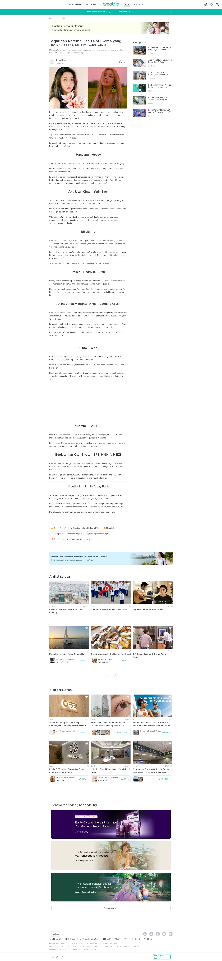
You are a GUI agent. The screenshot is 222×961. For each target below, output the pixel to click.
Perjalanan (53, 18)
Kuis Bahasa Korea (159, 956)
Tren (63, 18)
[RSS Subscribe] (62, 956)
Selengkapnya (110, 908)
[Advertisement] (88, 401)
